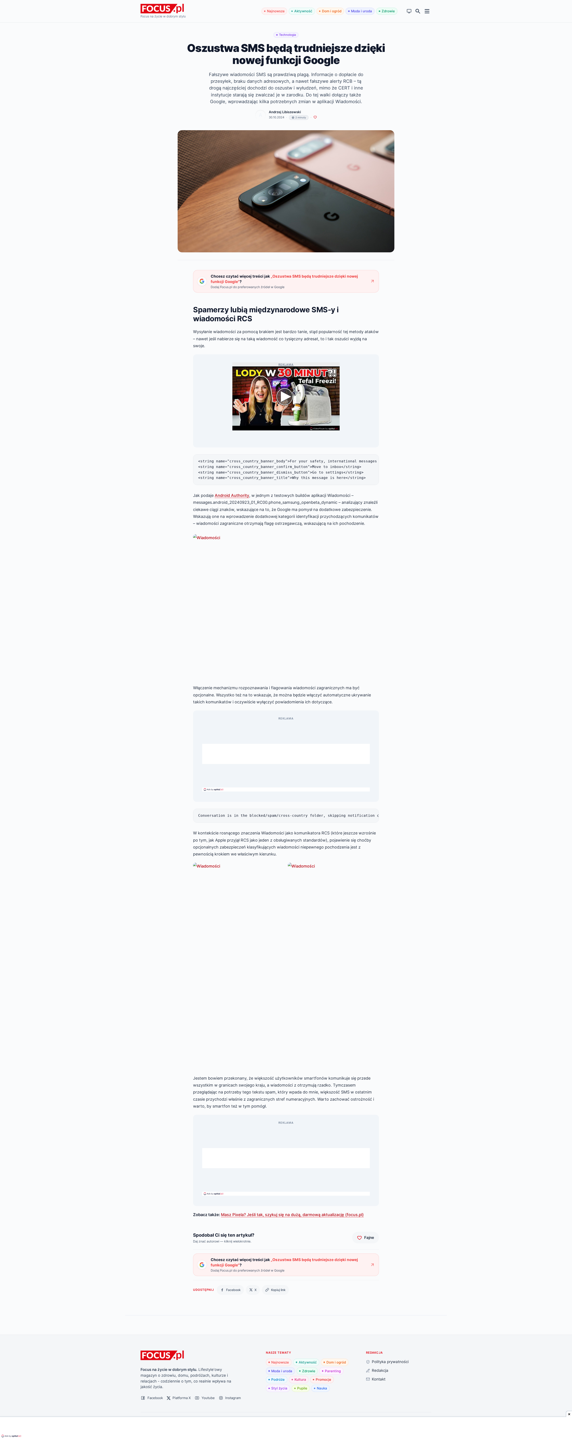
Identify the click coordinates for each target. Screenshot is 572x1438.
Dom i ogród (331, 11)
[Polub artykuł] (315, 117)
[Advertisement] (286, 754)
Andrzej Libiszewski (285, 112)
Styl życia (279, 1388)
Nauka (322, 1388)
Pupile (302, 1388)
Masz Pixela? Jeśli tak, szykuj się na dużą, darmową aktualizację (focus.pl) (292, 1214)
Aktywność (303, 11)
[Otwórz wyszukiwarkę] (418, 11)
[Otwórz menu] (427, 11)
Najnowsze (276, 11)
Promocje (323, 1379)
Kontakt (378, 1379)
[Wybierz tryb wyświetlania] (409, 11)
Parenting (333, 1371)
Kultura (300, 1379)
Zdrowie (388, 11)
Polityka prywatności (390, 1361)
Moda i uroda (361, 11)
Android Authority (232, 495)
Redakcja (380, 1370)
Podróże (278, 1379)
